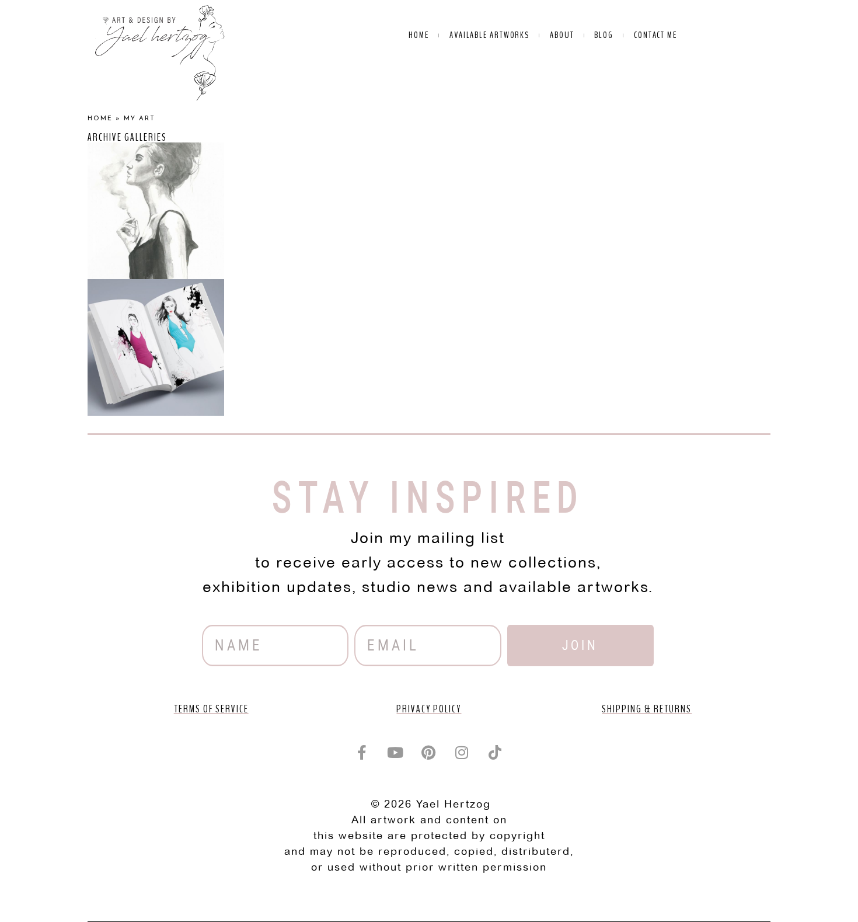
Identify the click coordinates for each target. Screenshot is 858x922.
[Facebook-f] (362, 752)
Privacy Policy (428, 709)
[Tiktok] (495, 752)
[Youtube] (395, 752)
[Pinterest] (429, 752)
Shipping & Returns (647, 709)
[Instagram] (462, 752)
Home (100, 119)
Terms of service (211, 709)
